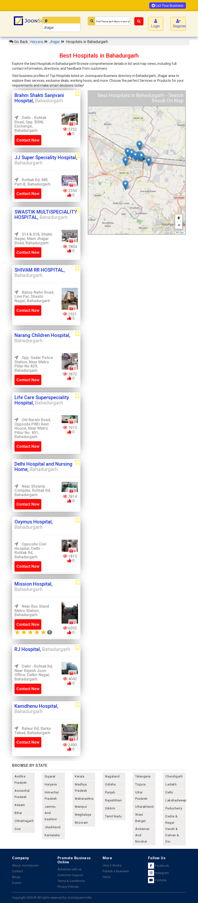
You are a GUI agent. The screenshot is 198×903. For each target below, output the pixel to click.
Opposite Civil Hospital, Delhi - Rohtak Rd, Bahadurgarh (30, 550)
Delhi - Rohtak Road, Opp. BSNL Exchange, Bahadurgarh (30, 124)
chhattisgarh (24, 821)
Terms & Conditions (71, 881)
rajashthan (113, 800)
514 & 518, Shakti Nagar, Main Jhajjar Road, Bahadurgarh (33, 238)
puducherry (173, 808)
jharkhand (53, 827)
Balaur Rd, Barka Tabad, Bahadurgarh (32, 730)
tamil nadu (113, 816)
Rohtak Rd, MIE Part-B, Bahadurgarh (32, 182)
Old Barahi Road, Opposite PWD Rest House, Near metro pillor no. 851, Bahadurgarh (32, 428)
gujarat (50, 776)
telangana (143, 776)
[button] (149, 161)
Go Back (20, 41)
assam (19, 805)
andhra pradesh (20, 779)
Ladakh (171, 784)
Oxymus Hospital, (33, 524)
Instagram (161, 873)
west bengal (140, 818)
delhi (169, 792)
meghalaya (83, 814)
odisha (110, 784)
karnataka (52, 835)
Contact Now (27, 140)
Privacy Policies (68, 886)
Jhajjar (55, 41)
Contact (17, 871)
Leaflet (181, 233)
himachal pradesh (52, 795)
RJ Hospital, (42, 649)
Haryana (37, 41)
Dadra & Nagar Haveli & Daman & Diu (172, 828)
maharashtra (84, 798)
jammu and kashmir (51, 813)
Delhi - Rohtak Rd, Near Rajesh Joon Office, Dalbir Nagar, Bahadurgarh (33, 672)
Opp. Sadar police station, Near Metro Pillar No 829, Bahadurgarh (33, 364)
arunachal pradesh (22, 794)
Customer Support (70, 875)
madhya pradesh (81, 787)
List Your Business (169, 5)
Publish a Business (116, 871)
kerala (79, 776)
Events (16, 883)
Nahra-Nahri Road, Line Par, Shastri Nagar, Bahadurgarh (34, 296)
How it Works (112, 865)
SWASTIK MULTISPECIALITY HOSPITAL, (45, 214)
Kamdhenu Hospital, (36, 708)
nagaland (112, 776)
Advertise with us (69, 869)
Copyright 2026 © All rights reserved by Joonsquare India (52, 897)
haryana (51, 784)
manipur (81, 806)
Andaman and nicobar (142, 835)
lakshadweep (175, 800)
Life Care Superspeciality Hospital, (41, 400)
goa (17, 829)
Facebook (161, 865)
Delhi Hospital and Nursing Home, (43, 466)
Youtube (160, 880)
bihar (18, 813)
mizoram (81, 822)
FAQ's (107, 877)
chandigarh (174, 776)
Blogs (16, 877)
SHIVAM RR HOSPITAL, (39, 272)
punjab (110, 792)
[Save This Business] (77, 94)
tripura (140, 784)
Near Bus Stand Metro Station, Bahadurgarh (31, 610)
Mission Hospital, (33, 586)
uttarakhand (144, 806)
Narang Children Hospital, (42, 337)
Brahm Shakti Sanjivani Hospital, (39, 98)
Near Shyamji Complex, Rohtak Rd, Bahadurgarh (32, 490)
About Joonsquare (25, 865)
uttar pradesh (141, 795)
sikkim (110, 808)
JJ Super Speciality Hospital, (45, 160)
